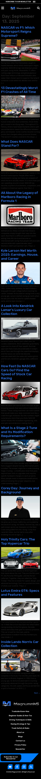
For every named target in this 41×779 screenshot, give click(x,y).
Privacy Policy (20, 745)
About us (20, 732)
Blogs (20, 737)
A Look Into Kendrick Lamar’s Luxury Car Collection (17, 310)
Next (37, 693)
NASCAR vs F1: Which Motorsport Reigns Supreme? (18, 32)
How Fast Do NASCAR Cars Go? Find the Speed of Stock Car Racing (18, 372)
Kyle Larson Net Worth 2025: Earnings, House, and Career (19, 255)
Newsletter (20, 749)
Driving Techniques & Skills (20, 720)
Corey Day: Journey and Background (20, 490)
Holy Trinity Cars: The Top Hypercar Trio (18, 541)
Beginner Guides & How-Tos (20, 716)
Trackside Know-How (20, 711)
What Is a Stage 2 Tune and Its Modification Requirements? (19, 432)
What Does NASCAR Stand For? (17, 144)
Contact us (20, 741)
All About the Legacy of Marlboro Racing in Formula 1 (19, 197)
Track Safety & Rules (20, 728)
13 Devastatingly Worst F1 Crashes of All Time (19, 90)
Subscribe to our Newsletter (18, 2)
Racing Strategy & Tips (20, 724)
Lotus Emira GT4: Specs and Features (20, 593)
